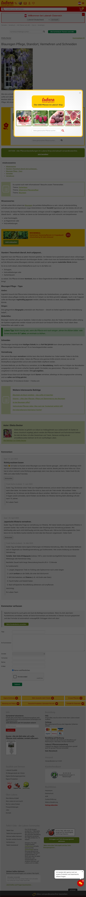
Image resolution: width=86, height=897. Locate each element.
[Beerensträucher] (40, 118)
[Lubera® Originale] (56, 118)
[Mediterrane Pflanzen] (72, 118)
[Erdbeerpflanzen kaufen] (23, 118)
